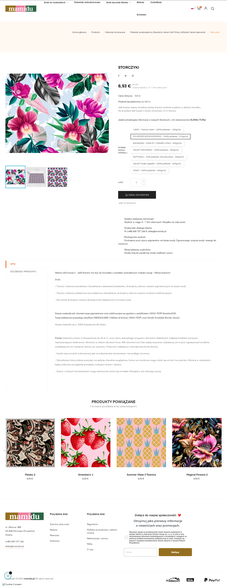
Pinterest (133, 76)
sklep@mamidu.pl (14, 546)
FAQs (89, 544)
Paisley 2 (30, 475)
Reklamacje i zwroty (97, 538)
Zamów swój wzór (59, 524)
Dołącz (175, 552)
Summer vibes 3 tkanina (141, 475)
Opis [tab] (12, 264)
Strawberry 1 (85, 475)
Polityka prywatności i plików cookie (102, 531)
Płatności (54, 535)
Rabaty (53, 530)
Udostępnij (118, 76)
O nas (90, 550)
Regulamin (92, 524)
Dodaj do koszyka (138, 195)
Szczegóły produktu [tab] (23, 272)
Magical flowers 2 (197, 475)
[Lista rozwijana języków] (193, 8)
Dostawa (54, 541)
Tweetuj (126, 76)
